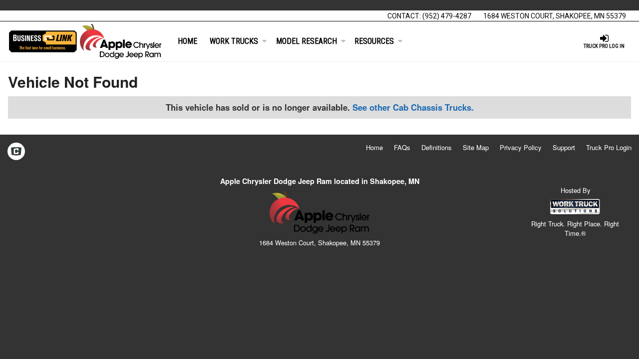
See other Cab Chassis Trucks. (413, 107)
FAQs (402, 147)
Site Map (476, 147)
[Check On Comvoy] (16, 152)
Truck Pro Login (609, 147)
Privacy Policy (521, 147)
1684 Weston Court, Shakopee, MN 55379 (554, 16)
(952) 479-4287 (446, 16)
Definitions (436, 147)
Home (187, 41)
